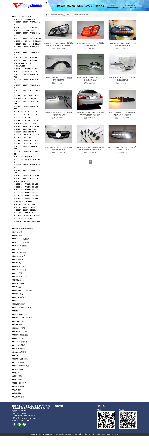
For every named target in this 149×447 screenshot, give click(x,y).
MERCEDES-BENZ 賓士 (22, 307)
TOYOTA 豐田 (19, 362)
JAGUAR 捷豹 (19, 283)
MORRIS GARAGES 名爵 (23, 318)
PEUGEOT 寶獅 (19, 328)
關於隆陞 (61, 6)
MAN (16, 301)
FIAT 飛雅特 (18, 259)
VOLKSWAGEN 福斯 (21, 366)
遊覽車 (16, 373)
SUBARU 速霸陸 (20, 352)
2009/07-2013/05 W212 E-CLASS (77, 15)
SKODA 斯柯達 (19, 349)
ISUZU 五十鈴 (19, 280)
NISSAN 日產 (19, 321)
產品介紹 (89, 6)
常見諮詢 (100, 6)
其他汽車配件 (19, 397)
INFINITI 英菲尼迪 (21, 277)
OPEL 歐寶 (18, 325)
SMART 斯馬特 (19, 345)
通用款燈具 (18, 379)
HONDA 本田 (19, 266)
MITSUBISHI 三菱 (20, 314)
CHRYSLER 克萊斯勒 (22, 239)
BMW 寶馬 (18, 235)
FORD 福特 (18, 263)
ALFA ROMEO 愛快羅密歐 (23, 228)
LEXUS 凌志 (18, 294)
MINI (16, 311)
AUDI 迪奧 (18, 232)
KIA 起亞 (17, 287)
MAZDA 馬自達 (19, 304)
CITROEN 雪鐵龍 (20, 246)
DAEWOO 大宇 (19, 256)
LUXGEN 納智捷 (20, 297)
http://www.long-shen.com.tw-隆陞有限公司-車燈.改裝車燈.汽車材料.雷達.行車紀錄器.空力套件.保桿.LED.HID (76, 434)
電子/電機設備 (19, 386)
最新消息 (71, 6)
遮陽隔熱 (17, 393)
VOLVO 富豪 (19, 369)
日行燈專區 (18, 376)
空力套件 (17, 390)
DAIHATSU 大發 (20, 252)
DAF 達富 (17, 249)
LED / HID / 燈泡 (20, 383)
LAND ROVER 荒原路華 (23, 290)
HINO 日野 (18, 273)
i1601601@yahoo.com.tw (30, 418)
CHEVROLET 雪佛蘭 (21, 242)
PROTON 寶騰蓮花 (21, 335)
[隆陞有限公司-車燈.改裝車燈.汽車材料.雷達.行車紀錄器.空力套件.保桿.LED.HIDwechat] (24, 424)
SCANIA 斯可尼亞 (20, 342)
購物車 (134, 7)
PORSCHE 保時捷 (20, 331)
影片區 (80, 6)
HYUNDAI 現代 (20, 270)
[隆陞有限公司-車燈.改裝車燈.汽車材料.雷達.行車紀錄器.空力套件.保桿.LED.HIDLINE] (19, 424)
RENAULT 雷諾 (19, 338)
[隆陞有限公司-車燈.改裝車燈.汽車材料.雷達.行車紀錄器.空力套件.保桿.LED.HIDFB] (14, 426)
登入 (126, 7)
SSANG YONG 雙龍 (21, 359)
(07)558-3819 (22, 411)
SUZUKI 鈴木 (19, 355)
